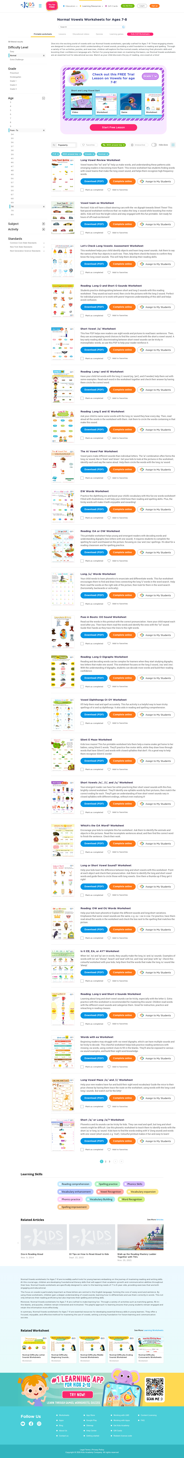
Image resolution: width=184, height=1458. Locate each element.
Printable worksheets (43, 34)
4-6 (12, 162)
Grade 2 (13, 85)
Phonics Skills (134, 1184)
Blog (61, 1425)
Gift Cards (112, 6)
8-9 (12, 214)
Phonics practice (71, 1199)
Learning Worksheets (153, 1330)
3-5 (12, 138)
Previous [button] (18, 1243)
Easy (12, 51)
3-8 (12, 150)
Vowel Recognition (111, 1191)
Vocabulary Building (101, 1199)
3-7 (12, 146)
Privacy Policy (98, 1449)
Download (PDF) (94, 181)
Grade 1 (13, 81)
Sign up (155, 6)
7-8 (12, 206)
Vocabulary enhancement (76, 1191)
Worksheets (64, 1415)
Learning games (116, 34)
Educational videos (81, 34)
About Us (63, 1430)
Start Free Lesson (113, 127)
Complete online (122, 181)
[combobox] (66, 145)
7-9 (12, 210)
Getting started (92, 1435)
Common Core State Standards (23, 242)
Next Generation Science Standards (25, 251)
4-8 (12, 170)
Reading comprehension (75, 1184)
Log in (142, 6)
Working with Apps (122, 1420)
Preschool (14, 73)
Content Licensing (149, 1415)
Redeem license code (123, 1435)
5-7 (12, 182)
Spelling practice (108, 1184)
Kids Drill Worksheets (140, 34)
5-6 (12, 178)
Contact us (63, 1435)
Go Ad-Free (127, 6)
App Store (90, 1415)
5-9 (12, 190)
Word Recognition (132, 1199)
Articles (159, 1219)
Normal (13, 55)
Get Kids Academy (121, 1425)
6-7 (12, 194)
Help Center (91, 1430)
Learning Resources (91, 6)
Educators (70, 6)
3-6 (12, 142)
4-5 (12, 158)
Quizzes (99, 34)
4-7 (12, 166)
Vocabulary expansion (143, 1191)
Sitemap (89, 1425)
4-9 (12, 174)
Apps (61, 1420)
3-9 (12, 154)
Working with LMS (121, 1415)
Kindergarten (15, 77)
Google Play (91, 1420)
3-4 (12, 134)
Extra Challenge (17, 59)
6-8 (12, 198)
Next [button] (165, 1243)
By (54, 145)
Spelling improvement (74, 1207)
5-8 (12, 186)
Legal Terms (85, 1449)
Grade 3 (13, 89)
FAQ (142, 1420)
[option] (44, 1241)
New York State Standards (21, 247)
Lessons (62, 34)
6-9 (12, 202)
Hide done (163, 144)
